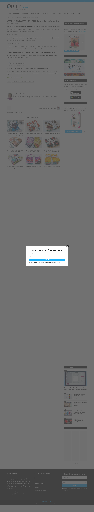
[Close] (67, 246)
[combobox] (47, 257)
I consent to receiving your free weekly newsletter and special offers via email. (45, 262)
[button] (63, 257)
